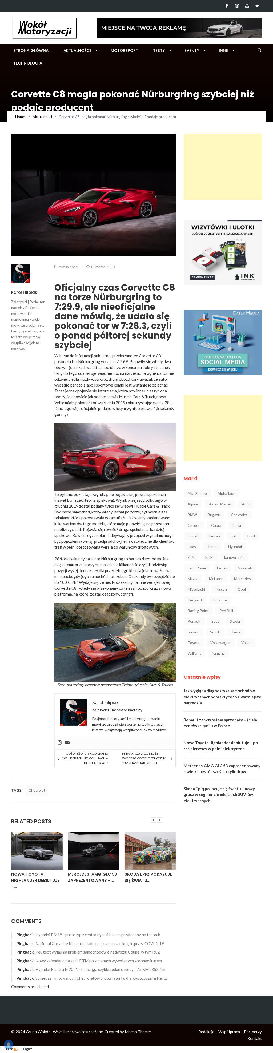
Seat (215, 621)
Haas (192, 546)
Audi (246, 504)
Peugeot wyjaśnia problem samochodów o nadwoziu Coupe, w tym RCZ (97, 952)
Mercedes (242, 578)
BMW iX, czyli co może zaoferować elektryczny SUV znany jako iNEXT (144, 758)
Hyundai (235, 546)
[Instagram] (237, 6)
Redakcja (206, 1031)
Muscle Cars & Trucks (154, 684)
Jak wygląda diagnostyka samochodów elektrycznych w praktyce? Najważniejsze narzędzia (222, 696)
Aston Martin (220, 504)
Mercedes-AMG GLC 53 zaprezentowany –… (92, 877)
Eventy (191, 50)
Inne (223, 50)
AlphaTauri (226, 493)
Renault (194, 621)
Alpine (193, 504)
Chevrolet (37, 790)
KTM (209, 557)
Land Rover (197, 568)
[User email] (67, 742)
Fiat (234, 536)
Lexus (222, 568)
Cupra (216, 525)
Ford (251, 536)
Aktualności (77, 50)
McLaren (216, 578)
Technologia (27, 63)
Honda (212, 546)
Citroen (194, 525)
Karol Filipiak (24, 292)
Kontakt (254, 1038)
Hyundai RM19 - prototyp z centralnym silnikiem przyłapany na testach (97, 934)
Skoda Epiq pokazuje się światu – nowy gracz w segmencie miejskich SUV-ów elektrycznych (219, 794)
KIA (191, 557)
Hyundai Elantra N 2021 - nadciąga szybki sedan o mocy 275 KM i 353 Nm (100, 969)
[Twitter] (257, 6)
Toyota (194, 642)
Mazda (193, 578)
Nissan (221, 589)
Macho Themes (138, 1031)
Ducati (193, 536)
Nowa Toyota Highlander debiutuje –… (35, 880)
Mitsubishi (196, 589)
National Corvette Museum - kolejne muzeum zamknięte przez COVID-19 (99, 943)
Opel (242, 589)
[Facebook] (226, 6)
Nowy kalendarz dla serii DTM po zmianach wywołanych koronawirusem (98, 960)
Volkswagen (220, 642)
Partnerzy (253, 1031)
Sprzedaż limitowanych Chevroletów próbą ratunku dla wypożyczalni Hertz (101, 978)
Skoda (235, 621)
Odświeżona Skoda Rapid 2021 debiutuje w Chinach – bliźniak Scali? (85, 758)
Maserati (245, 568)
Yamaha (218, 653)
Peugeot (195, 600)
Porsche (220, 600)
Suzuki (215, 632)
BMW (192, 514)
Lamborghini (234, 557)
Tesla (235, 632)
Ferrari (214, 536)
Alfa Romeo (197, 493)
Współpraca (229, 1031)
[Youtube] (247, 6)
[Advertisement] (223, 167)
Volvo (246, 642)
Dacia (236, 525)
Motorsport (124, 50)
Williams (194, 653)
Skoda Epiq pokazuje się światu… (148, 877)
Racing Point (198, 610)
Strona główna (31, 50)
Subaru (193, 632)
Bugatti (214, 514)
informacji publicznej (93, 355)
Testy (159, 50)
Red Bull (226, 610)
